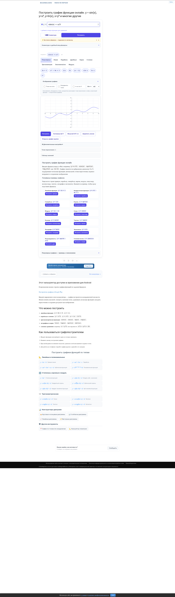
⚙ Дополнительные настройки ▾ (52, 144)
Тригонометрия (47, 64)
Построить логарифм (52, 232)
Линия (56, 60)
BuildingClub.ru (46, 3)
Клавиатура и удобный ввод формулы (54, 45)
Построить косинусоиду (53, 223)
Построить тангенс (80, 223)
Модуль (71, 64)
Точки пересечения (49, 150)
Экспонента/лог (60, 64)
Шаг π (89, 86)
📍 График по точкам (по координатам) (53, 429)
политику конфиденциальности (98, 595)
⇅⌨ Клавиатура (50, 35)
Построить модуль (51, 214)
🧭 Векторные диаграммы (68, 419)
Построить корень (80, 205)
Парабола (64, 60)
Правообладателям (131, 463)
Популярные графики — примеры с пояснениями (58, 253)
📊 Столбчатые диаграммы (77, 414)
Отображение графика (50, 81)
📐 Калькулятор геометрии (78, 429)
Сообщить (113, 448)
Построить (80, 35)
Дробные (73, 60)
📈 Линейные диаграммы (48, 419)
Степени (89, 60)
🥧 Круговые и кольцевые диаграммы (52, 414)
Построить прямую (51, 193)
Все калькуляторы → (95, 274)
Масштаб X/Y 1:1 (73, 134)
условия (83, 595)
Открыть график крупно (50, 139)
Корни (82, 60)
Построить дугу (50, 244)
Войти (171, 2)
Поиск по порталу (61, 3)
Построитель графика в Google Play (51, 292)
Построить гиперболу (52, 205)
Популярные (46, 60)
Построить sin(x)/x (80, 242)
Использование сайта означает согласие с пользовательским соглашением (66, 463)
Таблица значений (48, 155)
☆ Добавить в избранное (49, 274)
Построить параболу (81, 196)
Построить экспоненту (81, 232)
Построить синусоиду (81, 214)
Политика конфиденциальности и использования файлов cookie (106, 463)
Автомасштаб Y (58, 134)
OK (113, 595)
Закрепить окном (88, 134)
